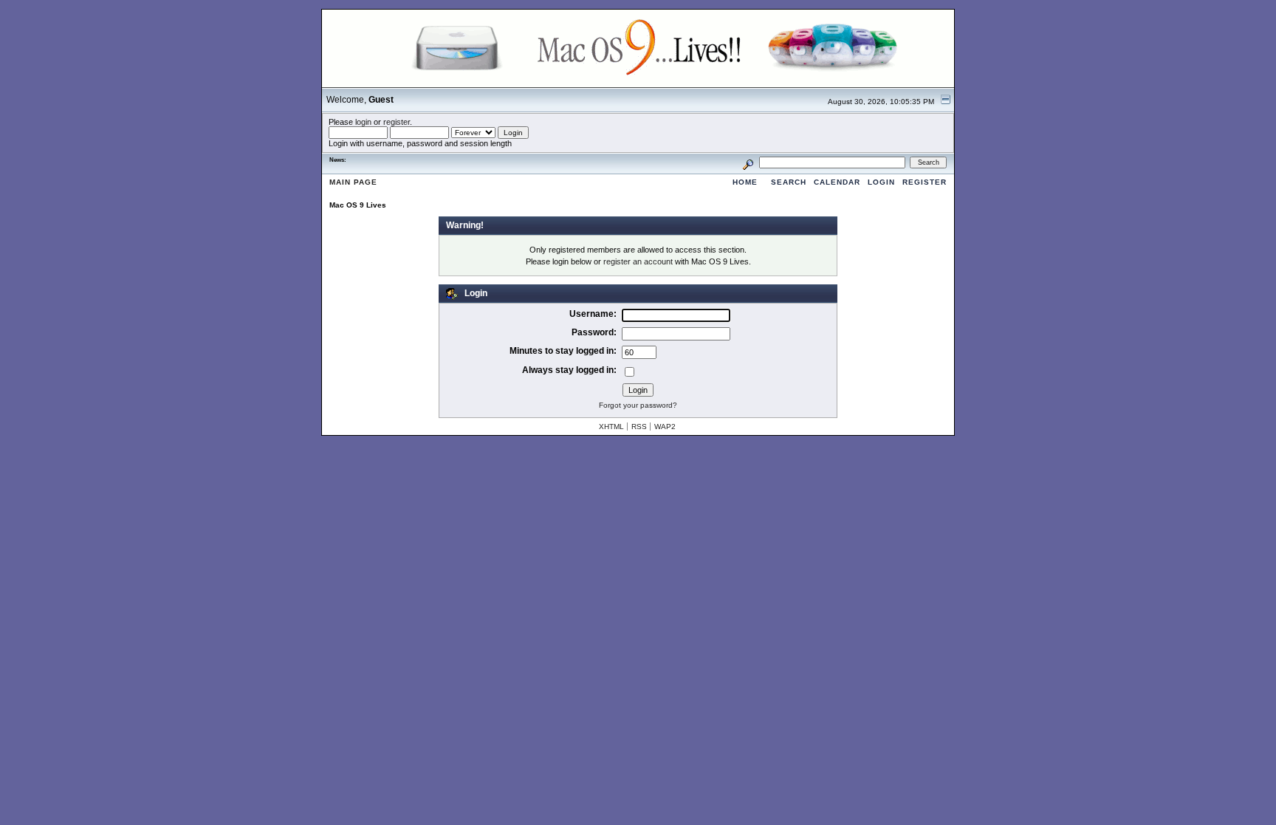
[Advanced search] (748, 162)
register (396, 121)
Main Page (353, 182)
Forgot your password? (638, 405)
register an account (638, 261)
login (363, 121)
